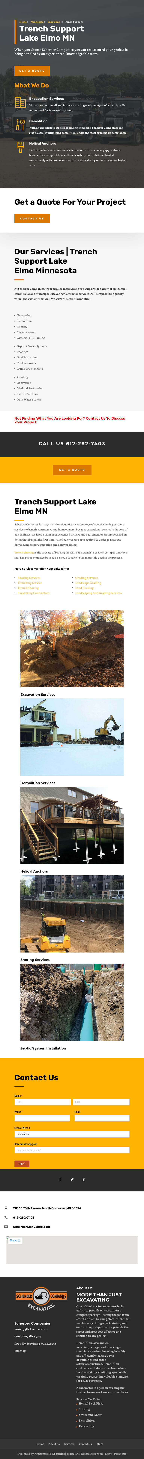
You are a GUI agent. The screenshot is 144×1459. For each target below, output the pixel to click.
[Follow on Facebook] (60, 1179)
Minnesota (37, 22)
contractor (86, 1388)
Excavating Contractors (33, 593)
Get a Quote (32, 70)
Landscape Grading (88, 583)
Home (23, 22)
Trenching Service (30, 583)
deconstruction (106, 1368)
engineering (105, 1351)
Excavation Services (46, 99)
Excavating (86, 1426)
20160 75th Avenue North (31, 1329)
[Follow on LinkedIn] (84, 1179)
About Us (54, 1444)
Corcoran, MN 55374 (27, 1336)
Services (69, 1444)
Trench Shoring (28, 588)
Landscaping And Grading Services (98, 593)
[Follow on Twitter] (72, 1179)
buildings (86, 1360)
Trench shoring (24, 553)
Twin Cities (82, 299)
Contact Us (32, 218)
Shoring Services (29, 578)
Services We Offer (88, 1399)
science (86, 1351)
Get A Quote (72, 469)
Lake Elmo (54, 22)
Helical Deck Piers (91, 1404)
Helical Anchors (42, 143)
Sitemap (20, 1351)
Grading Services (86, 578)
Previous (120, 1454)
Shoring (84, 1409)
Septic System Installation (43, 1048)
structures (95, 1364)
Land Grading (84, 588)
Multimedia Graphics (49, 1454)
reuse (84, 1381)
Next (108, 1454)
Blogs (99, 1444)
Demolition (38, 121)
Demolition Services (38, 783)
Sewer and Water (90, 1415)
